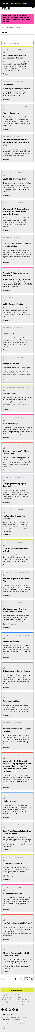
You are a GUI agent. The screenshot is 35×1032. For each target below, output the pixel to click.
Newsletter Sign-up (16, 990)
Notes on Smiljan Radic (11, 113)
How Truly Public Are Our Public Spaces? (17, 923)
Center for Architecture (15, 3)
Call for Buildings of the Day (13, 304)
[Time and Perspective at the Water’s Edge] (17, 575)
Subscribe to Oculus (24, 1002)
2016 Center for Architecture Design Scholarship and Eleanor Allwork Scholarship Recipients (16, 211)
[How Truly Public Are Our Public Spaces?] (17, 920)
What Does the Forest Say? (12, 893)
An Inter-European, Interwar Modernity (17, 671)
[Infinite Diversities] (17, 798)
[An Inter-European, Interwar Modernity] (17, 668)
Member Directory (6, 997)
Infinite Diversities (9, 801)
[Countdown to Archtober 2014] (17, 860)
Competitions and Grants (8, 995)
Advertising (4, 1002)
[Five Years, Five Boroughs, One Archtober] (17, 513)
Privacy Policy (4, 1026)
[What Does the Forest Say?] (17, 890)
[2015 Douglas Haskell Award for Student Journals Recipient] (17, 606)
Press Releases (5, 999)
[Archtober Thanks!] (17, 390)
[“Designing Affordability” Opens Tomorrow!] (17, 480)
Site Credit (4, 1028)
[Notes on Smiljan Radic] (17, 110)
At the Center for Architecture (10, 81)
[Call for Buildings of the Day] (17, 301)
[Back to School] (17, 331)
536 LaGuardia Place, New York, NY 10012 (13, 1017)
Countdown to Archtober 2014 (14, 864)
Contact (3, 1004)
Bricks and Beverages (11, 424)
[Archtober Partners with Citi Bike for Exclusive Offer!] (17, 448)
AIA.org (20, 1004)
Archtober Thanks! (9, 394)
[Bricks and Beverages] (17, 420)
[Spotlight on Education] (17, 360)
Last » (32, 980)
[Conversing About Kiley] (17, 698)
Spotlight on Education (11, 364)
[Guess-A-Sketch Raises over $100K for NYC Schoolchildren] (17, 241)
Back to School (8, 334)
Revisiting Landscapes (11, 641)
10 (25, 979)
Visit (19, 997)
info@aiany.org (16, 1019)
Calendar (25, 3)
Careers (20, 995)
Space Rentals (22, 999)
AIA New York (4, 3)
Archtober (5, 298)
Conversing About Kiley (11, 701)
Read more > (6, 74)
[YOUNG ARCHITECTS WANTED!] (17, 176)
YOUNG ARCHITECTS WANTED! (14, 179)
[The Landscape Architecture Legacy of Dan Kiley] (17, 726)
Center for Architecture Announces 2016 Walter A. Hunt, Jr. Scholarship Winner (16, 142)
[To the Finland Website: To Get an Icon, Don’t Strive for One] (17, 828)
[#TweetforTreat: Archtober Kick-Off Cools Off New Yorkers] (17, 950)
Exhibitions (21, 107)
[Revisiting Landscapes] (17, 638)
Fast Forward (8, 85)
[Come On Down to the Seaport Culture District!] (17, 545)
